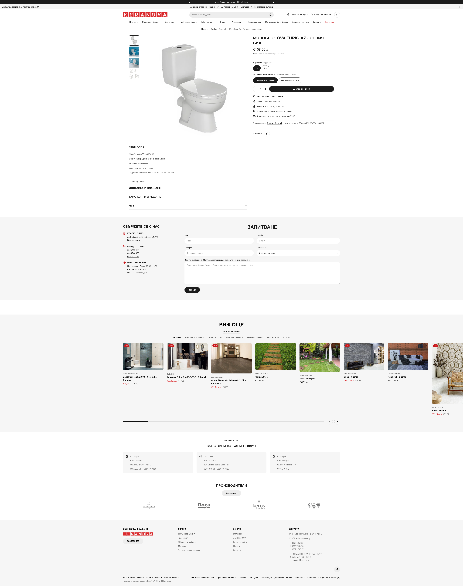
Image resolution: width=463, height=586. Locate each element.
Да (265, 68)
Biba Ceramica (217, 377)
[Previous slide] (330, 421)
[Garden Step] (275, 356)
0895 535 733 (133, 250)
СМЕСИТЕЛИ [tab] (215, 337)
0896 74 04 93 (223, 468)
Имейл (260, 235)
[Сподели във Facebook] (267, 133)
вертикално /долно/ (290, 80)
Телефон (188, 247)
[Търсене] (270, 14)
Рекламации (266, 577)
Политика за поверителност (201, 577)
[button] (189, 2)
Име (186, 235)
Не (257, 68)
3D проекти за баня (229, 7)
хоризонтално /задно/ (265, 80)
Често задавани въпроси (262, 7)
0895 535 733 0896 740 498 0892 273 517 (297, 546)
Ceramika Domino (130, 374)
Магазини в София (198, 7)
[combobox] (231, 15)
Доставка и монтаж (283, 577)
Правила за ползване (226, 577)
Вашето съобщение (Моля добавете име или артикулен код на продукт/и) (217, 260)
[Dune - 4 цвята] (364, 356)
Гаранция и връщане (248, 577)
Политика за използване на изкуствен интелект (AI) (317, 577)
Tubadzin (171, 374)
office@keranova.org (301, 538)
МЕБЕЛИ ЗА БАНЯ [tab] (234, 337)
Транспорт (213, 7)
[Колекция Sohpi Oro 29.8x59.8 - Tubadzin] (187, 356)
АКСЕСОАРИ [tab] (273, 337)
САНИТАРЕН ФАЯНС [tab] (195, 337)
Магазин (261, 247)
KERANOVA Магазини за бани (165, 577)
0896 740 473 (283, 468)
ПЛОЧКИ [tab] (177, 337)
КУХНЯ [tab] (286, 337)
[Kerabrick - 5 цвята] (408, 356)
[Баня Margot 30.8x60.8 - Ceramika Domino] (143, 356)
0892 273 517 (133, 256)
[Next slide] (337, 421)
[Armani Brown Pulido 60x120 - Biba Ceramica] (231, 358)
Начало (204, 29)
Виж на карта (136, 460)
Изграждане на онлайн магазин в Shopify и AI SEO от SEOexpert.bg (147, 581)
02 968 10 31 (209, 468)
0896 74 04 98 (150, 468)
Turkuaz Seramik (218, 29)
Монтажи (245, 7)
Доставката (257, 54)
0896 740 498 (133, 253)
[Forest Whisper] (320, 357)
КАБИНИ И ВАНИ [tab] (255, 337)
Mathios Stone (261, 374)
